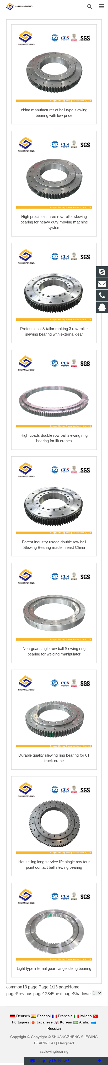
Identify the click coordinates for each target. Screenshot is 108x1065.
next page (64, 994)
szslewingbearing (54, 1051)
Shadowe (82, 994)
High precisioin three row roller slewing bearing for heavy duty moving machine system (54, 222)
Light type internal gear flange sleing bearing (54, 968)
